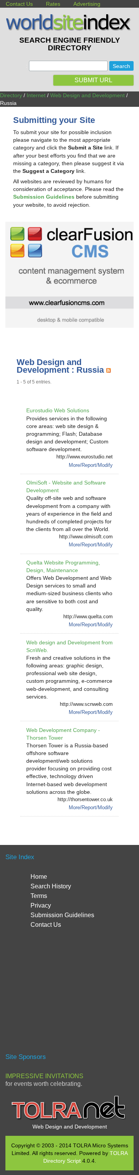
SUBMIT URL (93, 80)
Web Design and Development (87, 95)
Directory (11, 95)
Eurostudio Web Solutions (57, 410)
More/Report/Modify (91, 465)
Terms (39, 896)
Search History (51, 886)
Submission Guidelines (62, 915)
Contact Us (19, 4)
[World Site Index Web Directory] (69, 29)
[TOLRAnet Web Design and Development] (69, 1119)
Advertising (86, 4)
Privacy (41, 905)
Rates (53, 4)
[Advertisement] (70, 994)
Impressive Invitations (44, 1076)
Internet (36, 95)
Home (39, 876)
